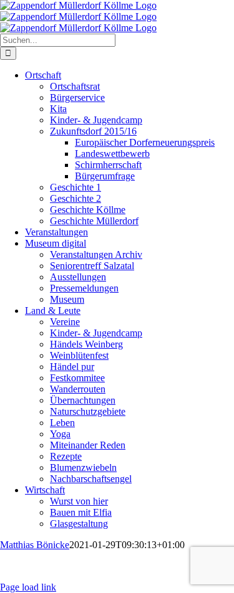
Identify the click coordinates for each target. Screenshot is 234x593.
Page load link (28, 587)
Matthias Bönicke (34, 544)
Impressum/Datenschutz (87, 566)
